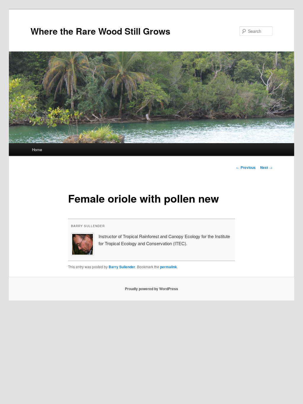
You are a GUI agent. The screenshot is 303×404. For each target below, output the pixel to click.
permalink (168, 266)
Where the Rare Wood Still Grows (100, 31)
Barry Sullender (88, 226)
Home (37, 149)
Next (266, 167)
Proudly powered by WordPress (151, 288)
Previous (246, 167)
